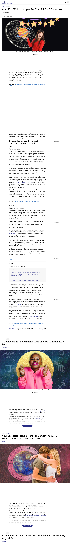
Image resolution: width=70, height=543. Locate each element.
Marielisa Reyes (5, 347)
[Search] (65, 2)
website (41, 330)
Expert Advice (58, 2)
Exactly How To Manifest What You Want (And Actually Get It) (26, 278)
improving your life (40, 411)
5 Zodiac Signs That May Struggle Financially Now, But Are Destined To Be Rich (26, 275)
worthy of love (17, 304)
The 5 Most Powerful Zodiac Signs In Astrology (26, 201)
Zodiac (18, 2)
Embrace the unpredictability (23, 182)
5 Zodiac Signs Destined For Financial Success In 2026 (25, 280)
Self (26, 2)
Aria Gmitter (4, 541)
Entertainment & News (35, 2)
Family (29, 2)
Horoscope (23, 2)
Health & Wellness (44, 2)
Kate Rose (4, 14)
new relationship (33, 316)
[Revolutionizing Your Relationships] (7, 2)
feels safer (12, 233)
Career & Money (52, 2)
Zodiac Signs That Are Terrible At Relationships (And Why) (26, 272)
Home (3, 6)
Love (15, 2)
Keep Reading (27, 426)
